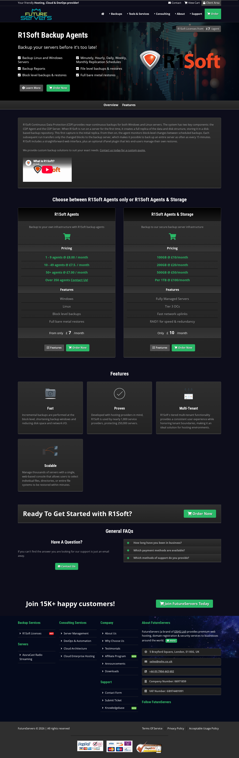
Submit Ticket (113, 700)
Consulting (163, 14)
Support (197, 14)
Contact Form (113, 692)
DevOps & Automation (77, 641)
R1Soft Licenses (31, 633)
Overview (111, 105)
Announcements (115, 663)
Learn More (33, 88)
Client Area (212, 3)
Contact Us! (79, 280)
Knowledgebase (114, 708)
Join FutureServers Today (187, 603)
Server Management (76, 633)
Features (128, 105)
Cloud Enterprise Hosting (79, 656)
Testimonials (112, 648)
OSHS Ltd (180, 631)
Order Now (60, 88)
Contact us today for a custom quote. (123, 150)
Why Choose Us (114, 641)
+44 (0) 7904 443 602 (161, 671)
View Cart (194, 3)
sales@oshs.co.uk (161, 661)
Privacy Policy (175, 728)
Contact (176, 3)
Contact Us (68, 566)
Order (215, 14)
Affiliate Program (115, 656)
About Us (110, 633)
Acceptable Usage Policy (204, 728)
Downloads (112, 671)
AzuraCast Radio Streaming (31, 657)
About (181, 14)
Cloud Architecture (75, 648)
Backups (116, 14)
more (173, 640)
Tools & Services (139, 14)
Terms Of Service (152, 728)
